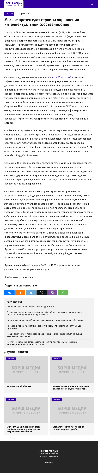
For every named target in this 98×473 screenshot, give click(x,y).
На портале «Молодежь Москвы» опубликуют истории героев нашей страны (45, 320)
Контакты (49, 463)
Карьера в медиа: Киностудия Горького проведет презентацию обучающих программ (44, 327)
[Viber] (52, 292)
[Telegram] (31, 292)
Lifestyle (9, 13)
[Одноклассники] (20, 292)
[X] (41, 292)
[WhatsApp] (63, 292)
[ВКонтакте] (9, 292)
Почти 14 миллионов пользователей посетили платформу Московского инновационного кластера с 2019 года (42, 343)
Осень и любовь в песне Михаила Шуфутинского (31, 306)
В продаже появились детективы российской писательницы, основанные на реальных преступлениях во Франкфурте (45, 313)
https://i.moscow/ (61, 77)
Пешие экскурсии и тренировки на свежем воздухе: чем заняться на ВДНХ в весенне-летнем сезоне (44, 335)
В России (10, 359)
